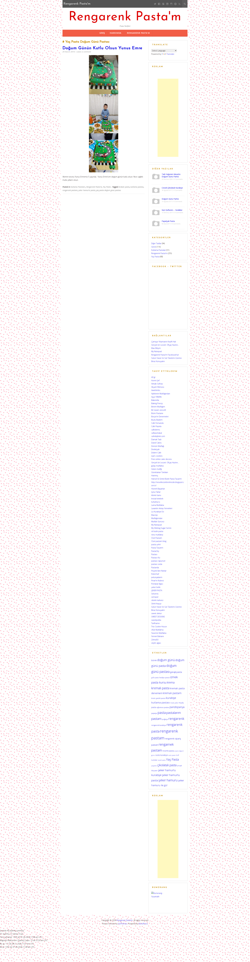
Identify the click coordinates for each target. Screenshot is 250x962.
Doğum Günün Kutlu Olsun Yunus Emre (102, 48)
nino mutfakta (157, 534)
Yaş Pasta (107, 187)
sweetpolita (156, 620)
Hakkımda (115, 33)
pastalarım (173, 712)
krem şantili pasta (158, 698)
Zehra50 (154, 639)
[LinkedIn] (167, 3)
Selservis (154, 593)
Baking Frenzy (157, 403)
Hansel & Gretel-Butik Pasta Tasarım (166, 479)
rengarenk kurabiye (158, 725)
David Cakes (156, 442)
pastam (156, 718)
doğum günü (166, 660)
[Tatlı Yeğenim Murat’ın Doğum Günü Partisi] (155, 176)
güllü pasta (155, 677)
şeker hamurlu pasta (86, 190)
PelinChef (155, 574)
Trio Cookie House (159, 626)
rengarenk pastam (70, 190)
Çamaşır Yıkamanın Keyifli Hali (163, 341)
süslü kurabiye (161, 755)
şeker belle (155, 587)
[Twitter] (155, 3)
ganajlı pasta (176, 671)
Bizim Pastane (157, 413)
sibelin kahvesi (157, 600)
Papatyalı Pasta (168, 221)
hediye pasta (164, 677)
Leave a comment (84, 52)
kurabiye (171, 698)
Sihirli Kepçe (156, 603)
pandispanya (177, 707)
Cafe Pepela (156, 426)
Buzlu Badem (156, 420)
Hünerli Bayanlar (158, 488)
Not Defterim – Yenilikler (172, 210)
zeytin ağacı (156, 643)
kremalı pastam (172, 693)
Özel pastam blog (158, 541)
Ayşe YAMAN (156, 397)
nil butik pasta (157, 531)
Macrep (154, 515)
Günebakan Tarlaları (159, 472)
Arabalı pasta (124, 187)
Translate (170, 54)
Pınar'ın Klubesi (157, 580)
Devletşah (155, 449)
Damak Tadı (156, 439)
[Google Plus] (163, 3)
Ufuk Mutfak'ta (157, 630)
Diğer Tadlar (156, 243)
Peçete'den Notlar (158, 571)
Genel (153, 247)
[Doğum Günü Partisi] (155, 201)
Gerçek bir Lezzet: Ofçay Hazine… (165, 345)
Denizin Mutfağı (157, 446)
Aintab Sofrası (157, 383)
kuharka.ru (155, 502)
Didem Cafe (156, 452)
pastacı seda (156, 564)
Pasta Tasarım (157, 547)
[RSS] (179, 3)
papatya (154, 713)
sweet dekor (156, 613)
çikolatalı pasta (167, 765)
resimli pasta (168, 750)
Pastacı (154, 554)
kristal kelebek (157, 498)
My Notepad (156, 351)
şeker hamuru (168, 780)
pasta (162, 712)
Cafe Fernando (157, 423)
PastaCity (155, 551)
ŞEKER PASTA (156, 590)
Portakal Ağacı (157, 584)
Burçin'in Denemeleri (159, 416)
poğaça (165, 719)
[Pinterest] (175, 3)
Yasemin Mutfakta (158, 633)
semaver (154, 597)
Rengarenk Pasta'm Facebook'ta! (165, 355)
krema (171, 682)
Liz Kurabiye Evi (157, 511)
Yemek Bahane (157, 636)
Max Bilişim (156, 348)
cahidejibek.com (158, 436)
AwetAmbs (155, 390)
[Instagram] (171, 3)
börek (154, 660)
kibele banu (156, 495)
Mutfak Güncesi (157, 521)
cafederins (155, 429)
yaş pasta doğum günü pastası (108, 190)
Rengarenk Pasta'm (125, 17)
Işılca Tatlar (156, 492)
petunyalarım (156, 577)
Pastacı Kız (155, 557)
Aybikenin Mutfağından (160, 393)
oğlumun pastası (163, 707)
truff (177, 755)
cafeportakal (156, 433)
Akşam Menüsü (157, 387)
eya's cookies (156, 456)
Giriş (102, 33)
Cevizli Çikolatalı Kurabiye (172, 188)
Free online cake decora (161, 459)
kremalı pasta (160, 688)
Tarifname (155, 623)
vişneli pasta (162, 760)
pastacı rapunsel (158, 561)
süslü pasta (171, 755)
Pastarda (155, 567)
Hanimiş (154, 475)
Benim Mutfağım (158, 406)
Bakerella (155, 400)
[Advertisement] (168, 118)
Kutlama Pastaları (78, 187)
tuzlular (154, 760)
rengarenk (176, 718)
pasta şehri (156, 544)
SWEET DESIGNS (158, 616)
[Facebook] (159, 3)
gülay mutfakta (157, 466)
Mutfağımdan (156, 518)
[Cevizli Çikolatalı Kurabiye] (155, 190)
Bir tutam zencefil (158, 410)
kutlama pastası (137, 187)
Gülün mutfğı (156, 469)
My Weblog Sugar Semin (161, 528)
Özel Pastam (156, 538)
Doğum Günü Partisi (170, 199)
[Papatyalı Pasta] (155, 223)
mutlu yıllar (174, 703)
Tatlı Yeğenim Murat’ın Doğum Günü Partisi (171, 175)
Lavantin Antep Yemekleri (161, 508)
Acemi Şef (155, 380)
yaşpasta (154, 766)
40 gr (153, 377)
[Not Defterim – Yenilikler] (155, 212)
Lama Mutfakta (157, 505)
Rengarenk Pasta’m (138, 33)
